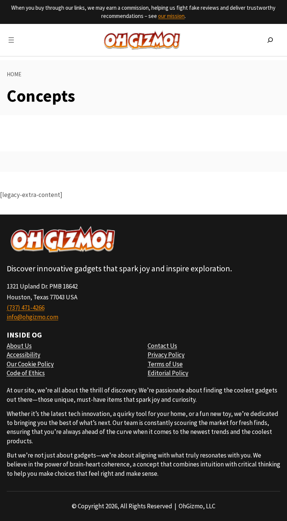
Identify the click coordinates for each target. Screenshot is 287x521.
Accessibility (23, 355)
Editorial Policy (168, 373)
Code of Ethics (26, 373)
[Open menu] (11, 40)
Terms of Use (165, 364)
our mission (171, 15)
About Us (19, 346)
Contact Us (162, 346)
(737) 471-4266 (25, 307)
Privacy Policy (166, 355)
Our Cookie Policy (30, 364)
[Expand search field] (270, 40)
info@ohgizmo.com (32, 317)
